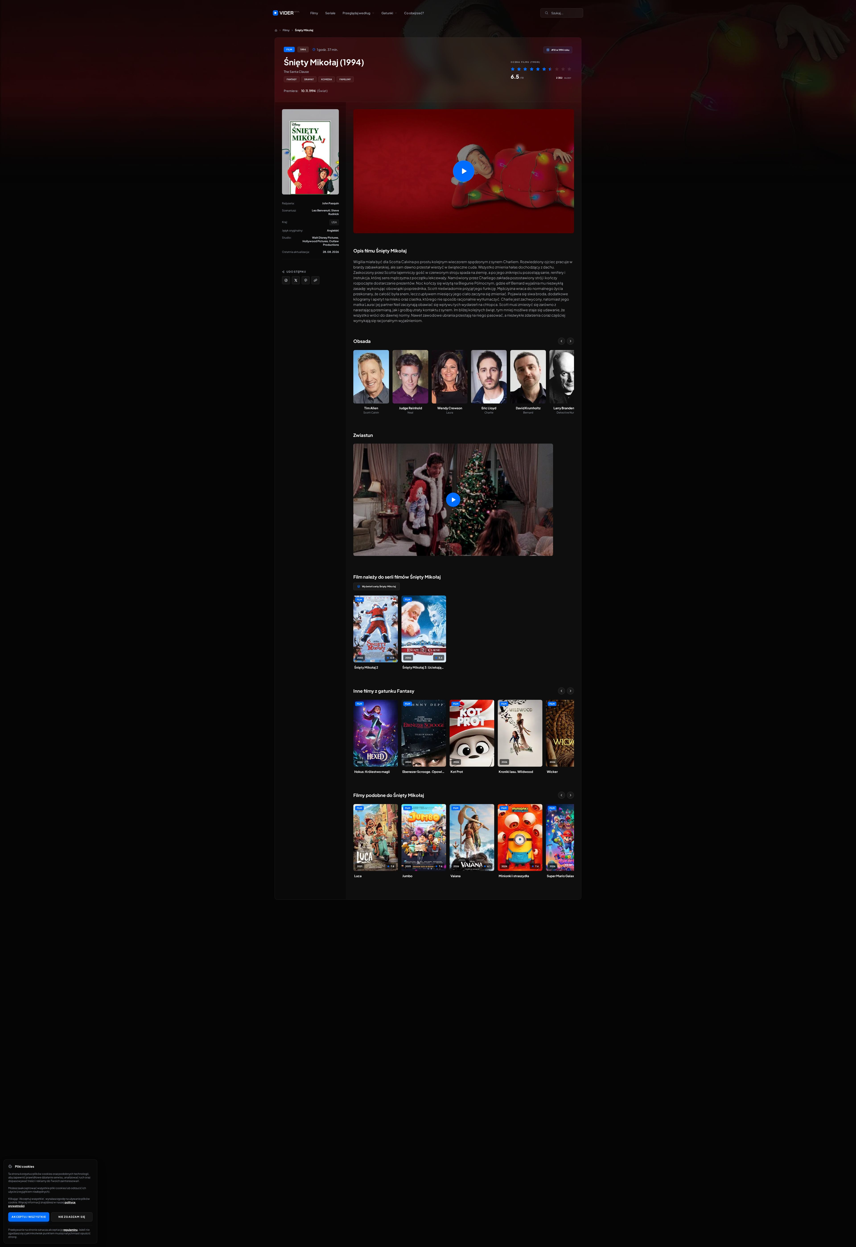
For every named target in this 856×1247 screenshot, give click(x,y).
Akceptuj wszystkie (29, 1216)
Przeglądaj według (356, 13)
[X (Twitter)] (296, 280)
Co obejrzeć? (414, 13)
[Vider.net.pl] (286, 13)
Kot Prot (457, 772)
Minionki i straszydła (514, 876)
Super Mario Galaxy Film (565, 876)
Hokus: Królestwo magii (372, 772)
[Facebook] (286, 280)
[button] (463, 171)
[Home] (276, 30)
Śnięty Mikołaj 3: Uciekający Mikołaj (423, 667)
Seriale (330, 13)
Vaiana (456, 876)
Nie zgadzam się (71, 1216)
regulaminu (70, 1229)
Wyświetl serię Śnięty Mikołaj (379, 586)
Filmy (314, 13)
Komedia (326, 79)
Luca (358, 876)
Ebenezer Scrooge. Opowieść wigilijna (423, 772)
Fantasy (292, 79)
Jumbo (407, 876)
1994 (303, 49)
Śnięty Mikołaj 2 (366, 667)
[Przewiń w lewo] (561, 341)
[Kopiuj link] (315, 280)
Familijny (345, 79)
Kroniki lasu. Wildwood (516, 772)
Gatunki (387, 13)
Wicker (552, 772)
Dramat (309, 79)
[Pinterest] (306, 280)
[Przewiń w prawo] (570, 341)
